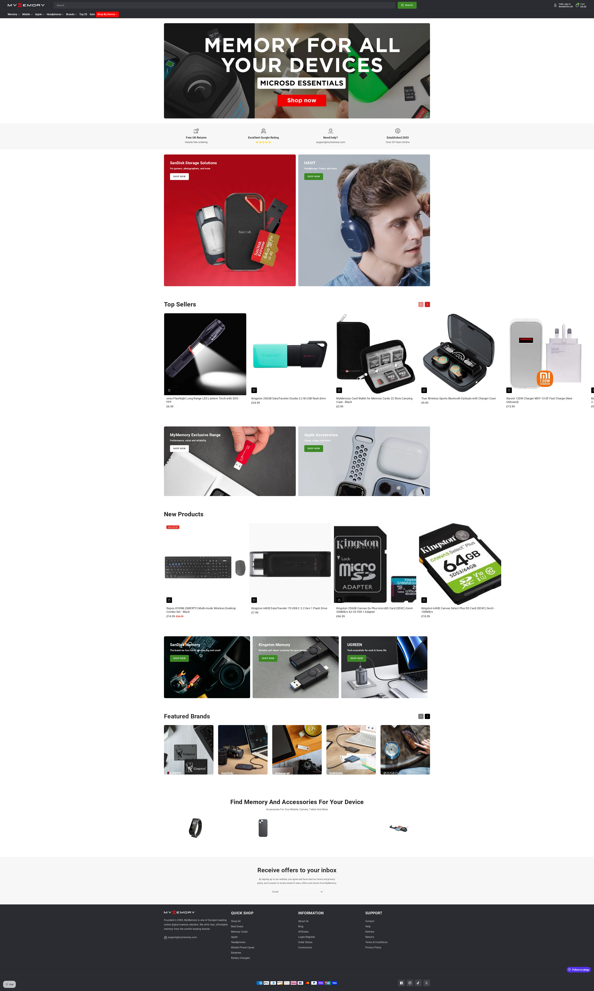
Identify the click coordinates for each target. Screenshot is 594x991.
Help (367, 926)
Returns (369, 936)
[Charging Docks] (398, 829)
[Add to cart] (169, 390)
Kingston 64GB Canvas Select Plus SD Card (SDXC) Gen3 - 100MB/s (458, 610)
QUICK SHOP (242, 913)
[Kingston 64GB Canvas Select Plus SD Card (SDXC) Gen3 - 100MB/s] (460, 564)
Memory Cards (239, 931)
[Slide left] (421, 304)
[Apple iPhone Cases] (263, 829)
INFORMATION (311, 913)
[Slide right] (427, 304)
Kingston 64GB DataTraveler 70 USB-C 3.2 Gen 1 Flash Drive (289, 608)
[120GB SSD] (330, 829)
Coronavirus (305, 947)
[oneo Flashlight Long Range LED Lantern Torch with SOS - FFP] (205, 354)
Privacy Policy (373, 947)
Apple (38, 14)
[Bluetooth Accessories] (195, 829)
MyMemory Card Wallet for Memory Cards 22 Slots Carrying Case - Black (374, 400)
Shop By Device (106, 14)
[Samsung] (351, 751)
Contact (369, 921)
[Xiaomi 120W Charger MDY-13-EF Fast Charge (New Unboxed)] (545, 354)
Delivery (369, 931)
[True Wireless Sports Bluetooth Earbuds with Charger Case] (460, 354)
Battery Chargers (240, 958)
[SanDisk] (243, 751)
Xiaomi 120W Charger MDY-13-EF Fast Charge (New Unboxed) (539, 400)
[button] (580, 5)
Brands (70, 14)
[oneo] (405, 751)
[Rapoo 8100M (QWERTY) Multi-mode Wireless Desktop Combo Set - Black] (205, 564)
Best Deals (237, 926)
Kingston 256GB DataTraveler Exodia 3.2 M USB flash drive (288, 398)
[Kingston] (188, 751)
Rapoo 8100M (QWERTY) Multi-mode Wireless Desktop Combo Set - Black (201, 610)
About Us (303, 921)
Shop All (236, 921)
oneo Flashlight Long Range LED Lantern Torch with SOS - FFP (203, 400)
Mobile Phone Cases (242, 947)
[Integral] (297, 751)
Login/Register (306, 936)
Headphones (54, 14)
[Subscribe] (321, 891)
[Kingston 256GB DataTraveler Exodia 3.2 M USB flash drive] (290, 354)
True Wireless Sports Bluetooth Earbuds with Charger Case (458, 398)
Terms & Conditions (376, 942)
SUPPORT (373, 913)
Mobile (26, 14)
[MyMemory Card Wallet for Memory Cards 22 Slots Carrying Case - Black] (375, 354)
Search (409, 5)
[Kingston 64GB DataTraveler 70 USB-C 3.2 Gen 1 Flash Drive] (290, 564)
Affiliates (303, 931)
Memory (12, 14)
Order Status (305, 942)
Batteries (236, 952)
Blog (300, 926)
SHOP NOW (179, 176)
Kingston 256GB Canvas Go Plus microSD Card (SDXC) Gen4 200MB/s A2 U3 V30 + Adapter (374, 610)
